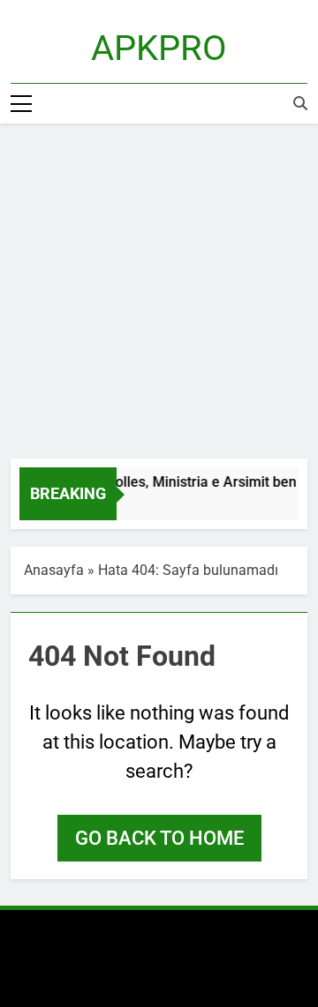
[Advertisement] (159, 291)
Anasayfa (54, 570)
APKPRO (159, 48)
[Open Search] (300, 103)
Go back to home (159, 838)
